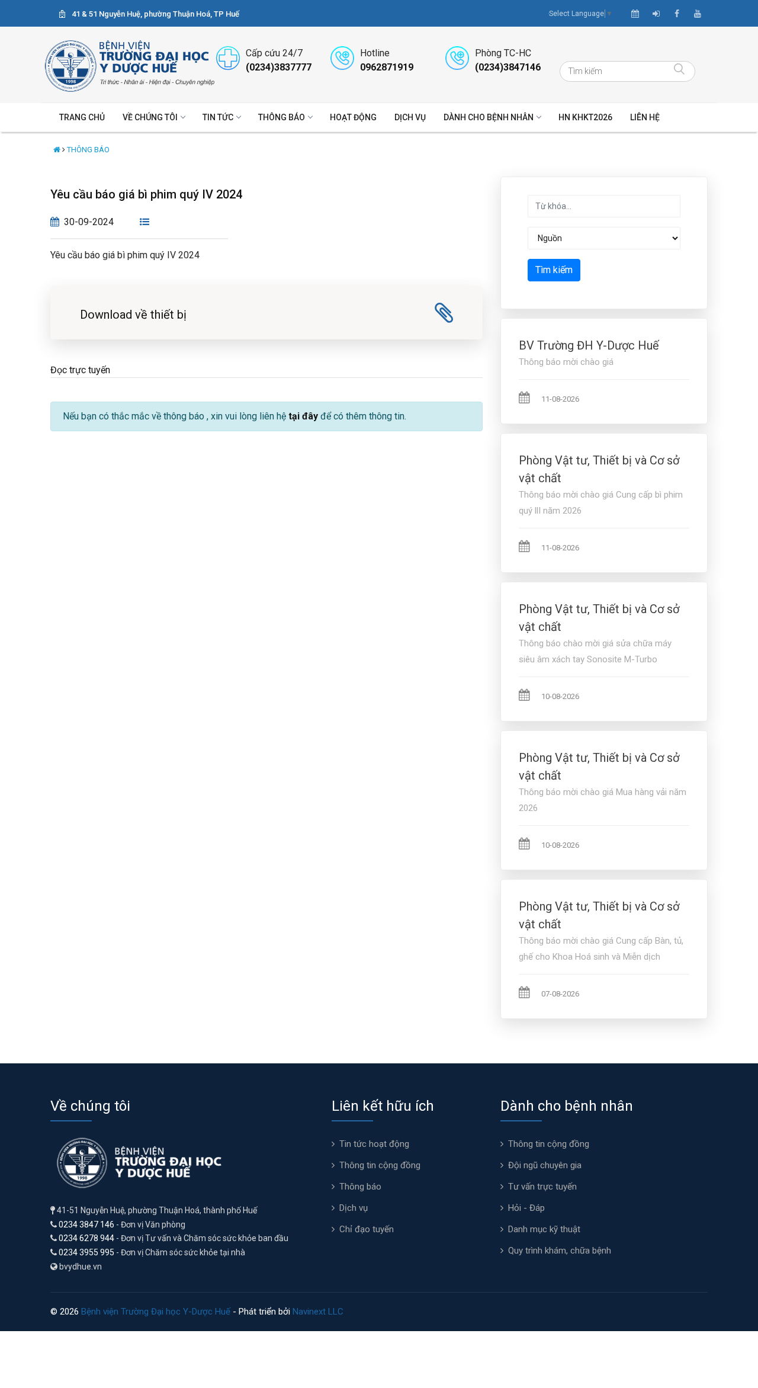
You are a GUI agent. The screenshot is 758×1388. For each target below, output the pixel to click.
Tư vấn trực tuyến (542, 1186)
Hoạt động (353, 117)
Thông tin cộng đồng (379, 1165)
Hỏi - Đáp (526, 1208)
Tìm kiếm (554, 269)
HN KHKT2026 (585, 117)
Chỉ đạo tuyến (366, 1229)
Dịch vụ (410, 117)
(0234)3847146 (508, 67)
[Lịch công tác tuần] (635, 13)
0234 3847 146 (86, 1224)
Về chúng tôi (150, 117)
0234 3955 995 (86, 1252)
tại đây (303, 416)
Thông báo (281, 117)
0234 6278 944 (86, 1238)
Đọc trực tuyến (80, 370)
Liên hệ (645, 117)
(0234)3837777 (278, 67)
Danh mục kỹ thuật (544, 1229)
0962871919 (386, 67)
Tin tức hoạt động (374, 1144)
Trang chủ (82, 117)
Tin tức (218, 117)
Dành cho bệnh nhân (489, 117)
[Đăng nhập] (656, 13)
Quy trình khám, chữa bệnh (559, 1250)
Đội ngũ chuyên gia (545, 1165)
